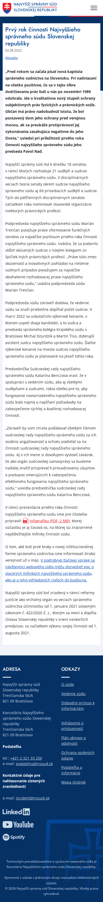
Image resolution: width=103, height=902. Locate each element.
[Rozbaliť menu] (93, 8)
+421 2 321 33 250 (26, 758)
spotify (14, 837)
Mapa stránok (73, 782)
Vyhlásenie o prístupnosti (72, 725)
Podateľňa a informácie (71, 770)
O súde (67, 684)
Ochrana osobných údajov (78, 755)
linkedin (16, 812)
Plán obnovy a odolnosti (73, 740)
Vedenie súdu (73, 693)
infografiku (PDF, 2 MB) (50, 520)
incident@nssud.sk (32, 798)
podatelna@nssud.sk (34, 763)
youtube (18, 825)
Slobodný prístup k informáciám (78, 705)
